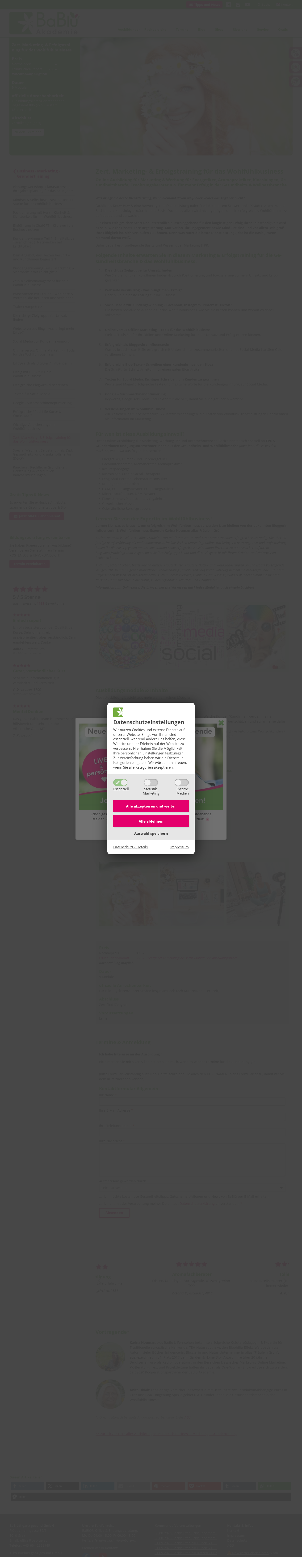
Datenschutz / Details (130, 847)
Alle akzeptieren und (151, 806)
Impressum (179, 847)
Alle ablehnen (151, 821)
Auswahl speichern (151, 833)
